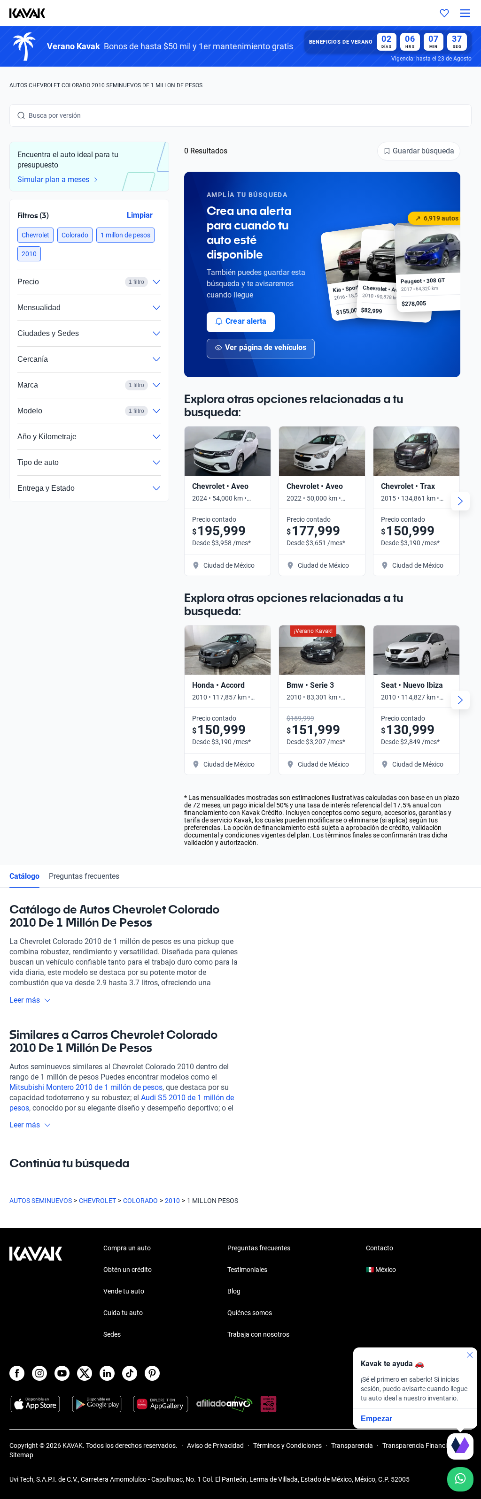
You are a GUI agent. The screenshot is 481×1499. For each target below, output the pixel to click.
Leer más (24, 1000)
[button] (35, 235)
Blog (233, 1291)
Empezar (376, 1419)
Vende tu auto (123, 1291)
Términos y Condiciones (287, 1445)
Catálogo (24, 876)
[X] (84, 1373)
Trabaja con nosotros (258, 1334)
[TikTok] (129, 1373)
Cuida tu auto (123, 1312)
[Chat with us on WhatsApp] (460, 1479)
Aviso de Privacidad (215, 1445)
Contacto (379, 1248)
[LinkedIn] (107, 1373)
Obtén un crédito (127, 1269)
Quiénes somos (249, 1312)
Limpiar (140, 214)
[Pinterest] (152, 1373)
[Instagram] (39, 1373)
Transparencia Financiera (419, 1445)
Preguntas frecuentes (84, 876)
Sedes (112, 1334)
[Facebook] (16, 1373)
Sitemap (21, 1455)
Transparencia (352, 1445)
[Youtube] (62, 1373)
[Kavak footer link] (35, 1292)
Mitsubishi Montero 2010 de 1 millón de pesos (86, 1087)
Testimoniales (247, 1269)
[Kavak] (22, 13)
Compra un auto (127, 1248)
